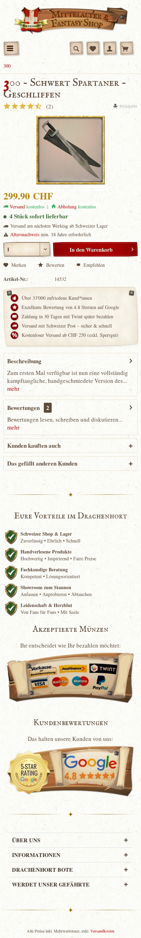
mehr (13, 388)
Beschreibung (24, 361)
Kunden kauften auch (34, 445)
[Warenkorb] (126, 48)
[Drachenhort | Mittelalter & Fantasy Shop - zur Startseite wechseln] (71, 20)
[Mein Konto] (110, 48)
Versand (17, 206)
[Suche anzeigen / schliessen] (76, 48)
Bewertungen (23, 407)
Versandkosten (102, 931)
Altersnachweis (24, 234)
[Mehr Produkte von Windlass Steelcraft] (125, 106)
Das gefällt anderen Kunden (42, 463)
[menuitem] (11, 48)
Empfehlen (93, 265)
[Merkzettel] (93, 48)
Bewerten (54, 265)
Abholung (67, 206)
